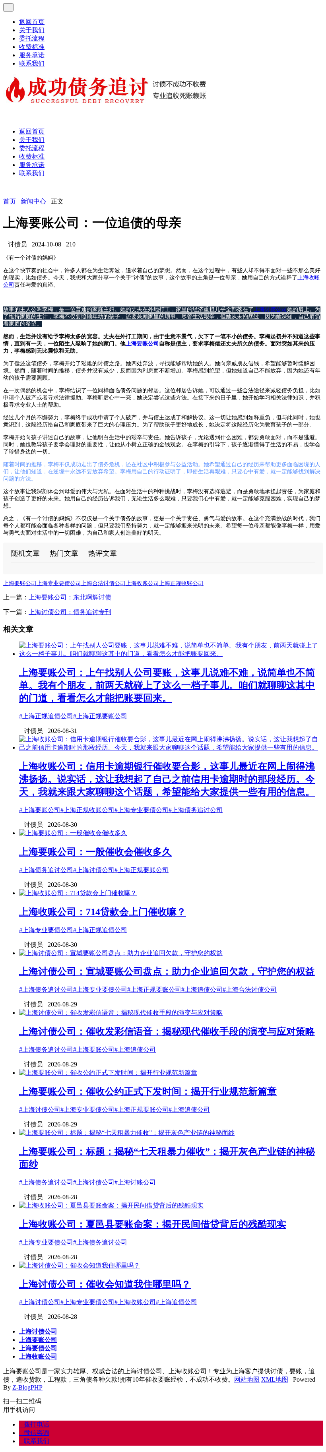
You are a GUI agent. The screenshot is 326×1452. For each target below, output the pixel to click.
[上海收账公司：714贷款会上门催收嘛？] (78, 893)
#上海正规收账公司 (87, 809)
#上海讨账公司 (135, 1182)
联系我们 (32, 63)
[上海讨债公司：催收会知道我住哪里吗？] (79, 1265)
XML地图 (274, 1379)
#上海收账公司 (135, 1302)
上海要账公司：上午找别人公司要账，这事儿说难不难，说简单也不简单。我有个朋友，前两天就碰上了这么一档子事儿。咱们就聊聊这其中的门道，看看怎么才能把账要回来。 (167, 685)
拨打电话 (34, 1424)
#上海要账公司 (39, 809)
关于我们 (32, 30)
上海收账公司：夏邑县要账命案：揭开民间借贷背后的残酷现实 (152, 1224)
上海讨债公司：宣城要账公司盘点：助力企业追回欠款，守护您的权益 (167, 971)
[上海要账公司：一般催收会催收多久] (73, 833)
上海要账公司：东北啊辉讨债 (70, 597)
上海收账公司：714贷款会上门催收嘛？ (102, 912)
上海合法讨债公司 (103, 583)
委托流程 (32, 38)
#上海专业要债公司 (141, 809)
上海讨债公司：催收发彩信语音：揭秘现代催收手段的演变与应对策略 (167, 1031)
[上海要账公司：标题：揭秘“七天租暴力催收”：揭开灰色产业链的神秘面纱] (127, 1132)
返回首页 (32, 21)
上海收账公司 (142, 583)
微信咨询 (34, 1432)
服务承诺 (32, 55)
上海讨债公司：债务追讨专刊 (70, 612)
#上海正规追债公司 (46, 716)
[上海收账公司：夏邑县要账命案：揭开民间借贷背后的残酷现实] (111, 1205)
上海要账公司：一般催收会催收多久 (95, 852)
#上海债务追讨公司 (196, 809)
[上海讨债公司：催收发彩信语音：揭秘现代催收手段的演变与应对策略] (121, 1012)
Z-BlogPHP (27, 1387)
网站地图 (247, 1379)
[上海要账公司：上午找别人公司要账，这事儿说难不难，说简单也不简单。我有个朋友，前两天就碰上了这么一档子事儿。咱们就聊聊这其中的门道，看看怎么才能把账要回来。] (171, 653)
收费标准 (32, 46)
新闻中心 (33, 201)
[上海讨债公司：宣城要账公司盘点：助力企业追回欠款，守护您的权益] (121, 953)
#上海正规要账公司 (100, 716)
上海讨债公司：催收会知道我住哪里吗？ (105, 1284)
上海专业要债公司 (59, 583)
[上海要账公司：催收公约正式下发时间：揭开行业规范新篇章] (108, 1072)
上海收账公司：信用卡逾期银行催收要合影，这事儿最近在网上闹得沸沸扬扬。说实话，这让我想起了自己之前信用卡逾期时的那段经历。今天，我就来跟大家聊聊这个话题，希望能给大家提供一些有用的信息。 (167, 779)
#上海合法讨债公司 (250, 989)
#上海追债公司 (202, 989)
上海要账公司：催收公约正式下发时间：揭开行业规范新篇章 (148, 1091)
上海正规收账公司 (181, 583)
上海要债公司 (38, 1348)
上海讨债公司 (270, 309)
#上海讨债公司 (93, 870)
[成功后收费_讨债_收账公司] (106, 104)
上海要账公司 (142, 344)
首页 (9, 201)
